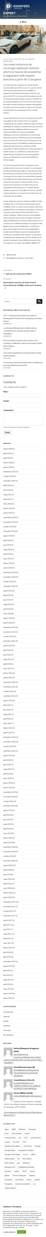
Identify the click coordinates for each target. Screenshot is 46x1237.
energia (37, 1146)
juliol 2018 (7, 870)
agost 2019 (7, 810)
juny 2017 (7, 929)
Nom (6, 392)
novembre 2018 (9, 852)
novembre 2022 (9, 632)
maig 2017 (7, 934)
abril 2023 (7, 609)
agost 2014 (7, 966)
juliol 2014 (7, 971)
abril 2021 (7, 719)
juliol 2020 (7, 760)
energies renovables (12, 1154)
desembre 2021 (9, 682)
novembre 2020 (9, 742)
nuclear (16, 1171)
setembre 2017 (9, 916)
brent (7, 1134)
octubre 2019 (8, 801)
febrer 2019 (8, 838)
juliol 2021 (7, 705)
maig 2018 (7, 879)
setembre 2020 (9, 751)
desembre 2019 (9, 792)
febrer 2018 (8, 893)
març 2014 (7, 989)
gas (18, 1163)
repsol (29, 1180)
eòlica (33, 1154)
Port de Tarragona (19, 1176)
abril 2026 (7, 458)
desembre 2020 (9, 737)
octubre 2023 (8, 582)
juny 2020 (7, 765)
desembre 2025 (9, 472)
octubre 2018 (8, 856)
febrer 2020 (8, 783)
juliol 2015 (7, 957)
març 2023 (7, 614)
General (6, 1017)
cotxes (7, 1142)
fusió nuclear (9, 1163)
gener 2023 (7, 623)
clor (20, 1138)
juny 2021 (7, 710)
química (32, 1176)
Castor (27, 1134)
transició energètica (22, 1184)
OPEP (24, 1171)
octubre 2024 (8, 527)
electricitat (27, 1146)
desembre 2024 (9, 517)
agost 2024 (8, 536)
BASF (14, 1129)
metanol (8, 1171)
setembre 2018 (9, 861)
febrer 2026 (8, 463)
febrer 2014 (8, 994)
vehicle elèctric (10, 1188)
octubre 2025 (8, 476)
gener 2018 (7, 897)
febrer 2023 (8, 618)
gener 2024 (8, 568)
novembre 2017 (9, 907)
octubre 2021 (8, 691)
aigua (7, 1129)
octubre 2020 (8, 746)
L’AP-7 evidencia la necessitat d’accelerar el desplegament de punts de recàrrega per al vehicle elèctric (22, 318)
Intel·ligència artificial (26, 1167)
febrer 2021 (7, 728)
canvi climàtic (17, 1134)
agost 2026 (8, 449)
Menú (24, 22)
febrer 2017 (7, 948)
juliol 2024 (7, 540)
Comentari (8, 410)
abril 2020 (7, 774)
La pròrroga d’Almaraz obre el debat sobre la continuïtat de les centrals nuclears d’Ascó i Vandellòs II (20, 331)
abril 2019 (7, 829)
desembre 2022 (9, 627)
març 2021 (7, 723)
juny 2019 (7, 820)
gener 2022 (7, 678)
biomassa (32, 1129)
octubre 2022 (8, 636)
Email (6, 401)
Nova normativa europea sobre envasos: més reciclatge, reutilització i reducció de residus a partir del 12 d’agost (22, 343)
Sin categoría (8, 1035)
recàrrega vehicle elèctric (20, 258)
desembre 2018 (9, 847)
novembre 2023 (9, 577)
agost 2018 (7, 865)
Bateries (22, 1129)
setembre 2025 (9, 481)
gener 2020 (8, 788)
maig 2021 (7, 714)
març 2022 (7, 669)
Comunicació (8, 1012)
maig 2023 (7, 604)
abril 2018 (7, 884)
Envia (7, 433)
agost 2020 (8, 756)
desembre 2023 (9, 572)
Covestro (16, 1142)
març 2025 (7, 504)
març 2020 (7, 778)
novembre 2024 (9, 522)
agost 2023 (7, 591)
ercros (25, 1154)
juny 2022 (7, 655)
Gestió (5, 1021)
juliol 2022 (7, 650)
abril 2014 (7, 984)
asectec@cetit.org (21, 1054)
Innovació (7, 1030)
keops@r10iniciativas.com (23, 1083)
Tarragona (8, 1184)
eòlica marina (9, 1159)
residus (37, 1180)
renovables (19, 1180)
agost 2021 (7, 701)
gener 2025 (8, 513)
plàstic (7, 1176)
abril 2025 (7, 499)
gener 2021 (7, 733)
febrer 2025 (8, 508)
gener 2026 (8, 467)
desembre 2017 (9, 902)
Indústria (11, 255)
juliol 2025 (7, 485)
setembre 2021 (9, 696)
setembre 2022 (9, 641)
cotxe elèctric (35, 1138)
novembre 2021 (9, 687)
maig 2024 (7, 550)
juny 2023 (7, 600)
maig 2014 (7, 980)
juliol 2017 (7, 925)
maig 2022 (7, 659)
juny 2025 (7, 490)
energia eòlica (10, 1150)
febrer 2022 (8, 673)
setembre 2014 (9, 962)
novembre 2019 (9, 797)
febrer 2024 (8, 563)
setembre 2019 (9, 806)
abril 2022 (7, 664)
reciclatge (8, 1180)
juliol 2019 (7, 815)
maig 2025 (7, 495)
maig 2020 (7, 769)
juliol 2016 (7, 952)
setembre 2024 (9, 531)
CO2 (26, 1138)
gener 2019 (7, 843)
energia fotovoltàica (25, 1150)
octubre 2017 (8, 911)
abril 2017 (7, 939)
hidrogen (26, 1163)
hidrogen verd (10, 1167)
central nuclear (10, 1138)
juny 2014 (7, 975)
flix (18, 1159)
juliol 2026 (7, 453)
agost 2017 (7, 920)
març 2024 (7, 559)
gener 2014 (7, 998)
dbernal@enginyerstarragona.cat (26, 1070)
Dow (24, 1142)
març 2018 (7, 888)
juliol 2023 (7, 595)
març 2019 (7, 833)
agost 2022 (7, 646)
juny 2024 (7, 545)
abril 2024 (7, 554)
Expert (9, 13)
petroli (32, 1171)
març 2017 (7, 943)
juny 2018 (7, 875)
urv (34, 1184)
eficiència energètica (13, 1146)
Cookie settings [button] (9, 1232)
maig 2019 (7, 824)
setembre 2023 (9, 586)
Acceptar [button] (21, 1232)
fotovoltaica (27, 1159)
